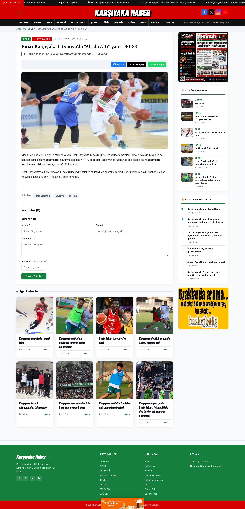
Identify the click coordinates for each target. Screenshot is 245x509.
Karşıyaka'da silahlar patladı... (204, 209)
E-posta (100, 225)
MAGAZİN (118, 22)
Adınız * (26, 225)
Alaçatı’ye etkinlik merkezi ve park (207, 262)
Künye (148, 461)
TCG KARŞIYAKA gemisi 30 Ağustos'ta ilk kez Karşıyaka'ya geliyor (205, 235)
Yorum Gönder (34, 276)
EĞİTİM (106, 22)
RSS (147, 484)
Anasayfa (23, 22)
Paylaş (120, 64)
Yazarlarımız (151, 493)
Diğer (154, 22)
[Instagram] (219, 12)
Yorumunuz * (28, 238)
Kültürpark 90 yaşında (55, 2)
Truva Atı (200, 103)
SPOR (49, 22)
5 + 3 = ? (34, 261)
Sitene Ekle (150, 489)
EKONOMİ (61, 22)
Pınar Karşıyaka (42, 196)
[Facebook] (205, 12)
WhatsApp (158, 64)
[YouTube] (225, 12)
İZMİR (143, 22)
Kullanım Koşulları (154, 480)
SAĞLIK (131, 22)
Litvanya (60, 196)
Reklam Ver (150, 466)
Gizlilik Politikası (153, 475)
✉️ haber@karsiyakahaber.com (206, 466)
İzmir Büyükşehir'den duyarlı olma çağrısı (97, 2)
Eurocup (73, 196)
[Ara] (19, 12)
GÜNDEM (38, 22)
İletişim (148, 470)
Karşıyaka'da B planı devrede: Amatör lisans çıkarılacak (156, 2)
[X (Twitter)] (211, 12)
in (33, 478)
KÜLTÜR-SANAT (78, 22)
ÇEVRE (94, 22)
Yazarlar (169, 22)
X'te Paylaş (138, 64)
